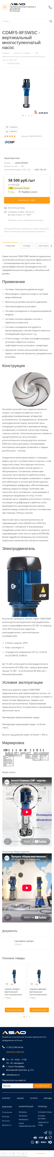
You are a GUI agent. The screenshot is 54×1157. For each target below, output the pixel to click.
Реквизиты (23, 1119)
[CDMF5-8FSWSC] (27, 93)
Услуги (34, 1098)
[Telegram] (45, 1132)
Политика (23, 1115)
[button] (22, 116)
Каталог (6, 1098)
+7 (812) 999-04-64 (50, 7)
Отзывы (26, 246)
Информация (26, 1106)
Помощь (42, 1106)
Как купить (44, 246)
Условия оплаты (45, 1112)
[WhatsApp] (50, 1132)
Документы (6, 1125)
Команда (5, 1116)
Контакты (6, 1121)
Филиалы (23, 1112)
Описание (10, 246)
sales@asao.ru (13, 1074)
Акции (20, 1098)
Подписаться (42, 1086)
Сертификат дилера (24, 941)
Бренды (48, 1098)
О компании (7, 1112)
